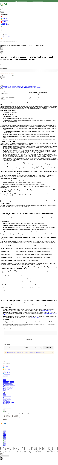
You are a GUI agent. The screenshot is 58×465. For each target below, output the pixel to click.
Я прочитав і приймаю (4, 456)
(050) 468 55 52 (5, 21)
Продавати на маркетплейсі (8, 384)
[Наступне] (1, 49)
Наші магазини (6, 403)
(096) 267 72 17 (5, 18)
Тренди (4, 390)
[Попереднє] (1, 47)
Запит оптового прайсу (7, 383)
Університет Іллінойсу (35, 317)
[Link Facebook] (3, 419)
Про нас (4, 379)
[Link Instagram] (5, 419)
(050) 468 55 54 (5, 23)
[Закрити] (1, 454)
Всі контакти (5, 376)
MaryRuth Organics (5, 61)
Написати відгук (49, 347)
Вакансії (4, 380)
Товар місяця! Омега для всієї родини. (28, 86)
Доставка (4, 395)
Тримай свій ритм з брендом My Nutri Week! (9, 87)
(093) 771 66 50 (5, 20)
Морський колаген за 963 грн (38, 1)
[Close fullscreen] (1, 52)
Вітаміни (4, 35)
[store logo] (3, 4)
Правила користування (7, 388)
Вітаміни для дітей (6, 36)
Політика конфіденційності (8, 387)
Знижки (4, 394)
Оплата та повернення (7, 396)
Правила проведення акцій (8, 386)
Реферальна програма (7, 399)
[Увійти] (1, 26)
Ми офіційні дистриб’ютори (8, 381)
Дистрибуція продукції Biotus (8, 382)
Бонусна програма (6, 398)
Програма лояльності (7, 397)
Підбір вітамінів (6, 389)
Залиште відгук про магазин (8, 402)
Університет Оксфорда (46, 310)
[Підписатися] (4, 410)
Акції (4, 393)
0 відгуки (2, 62)
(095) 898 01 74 (5, 16)
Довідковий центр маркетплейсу (9, 385)
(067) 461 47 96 (5, 24)
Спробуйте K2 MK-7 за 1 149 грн (21, 1)
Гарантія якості (5, 400)
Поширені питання (6, 401)
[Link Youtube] (7, 419)
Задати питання (29, 339)
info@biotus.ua (5, 375)
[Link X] (8, 419)
